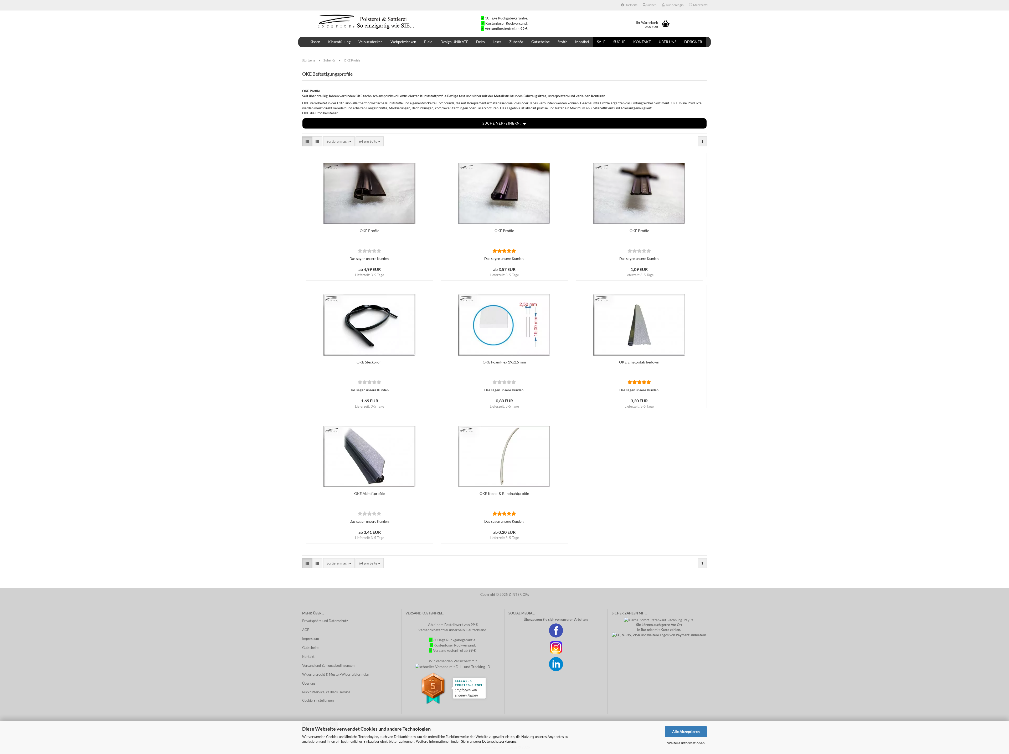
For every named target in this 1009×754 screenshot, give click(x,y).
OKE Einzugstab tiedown (639, 362)
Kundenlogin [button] (674, 5)
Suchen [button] (651, 5)
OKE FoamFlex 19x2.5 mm (504, 362)
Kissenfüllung (339, 41)
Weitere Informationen (686, 743)
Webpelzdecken (403, 41)
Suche (619, 41)
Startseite (630, 5)
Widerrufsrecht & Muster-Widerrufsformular (335, 674)
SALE (601, 41)
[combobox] (339, 141)
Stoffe (562, 41)
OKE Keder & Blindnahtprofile (504, 493)
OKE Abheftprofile (369, 493)
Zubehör (516, 41)
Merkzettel (700, 5)
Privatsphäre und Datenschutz (325, 621)
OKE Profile (369, 230)
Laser (497, 41)
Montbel (582, 41)
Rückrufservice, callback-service (326, 692)
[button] (307, 141)
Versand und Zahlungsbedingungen (328, 665)
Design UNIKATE (454, 41)
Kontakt (642, 41)
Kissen (315, 41)
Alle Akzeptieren (686, 731)
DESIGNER (693, 41)
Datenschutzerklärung (499, 741)
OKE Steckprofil (370, 362)
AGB (305, 630)
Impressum (310, 639)
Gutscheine (540, 41)
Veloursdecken (370, 41)
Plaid (428, 41)
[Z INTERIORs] (367, 21)
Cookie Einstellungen (318, 700)
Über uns (667, 41)
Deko (480, 41)
